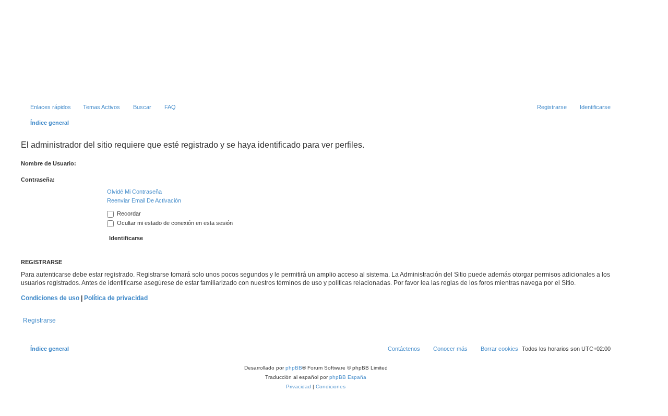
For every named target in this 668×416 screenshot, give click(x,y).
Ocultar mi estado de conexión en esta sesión (174, 223)
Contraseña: (38, 179)
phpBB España (347, 377)
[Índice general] (165, 55)
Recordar (128, 213)
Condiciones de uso (50, 298)
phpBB (293, 368)
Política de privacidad (116, 298)
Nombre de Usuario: (48, 163)
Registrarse (39, 320)
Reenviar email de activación (144, 200)
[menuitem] (97, 107)
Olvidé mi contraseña (134, 191)
